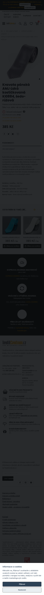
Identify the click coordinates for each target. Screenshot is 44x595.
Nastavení (22, 590)
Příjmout (22, 584)
